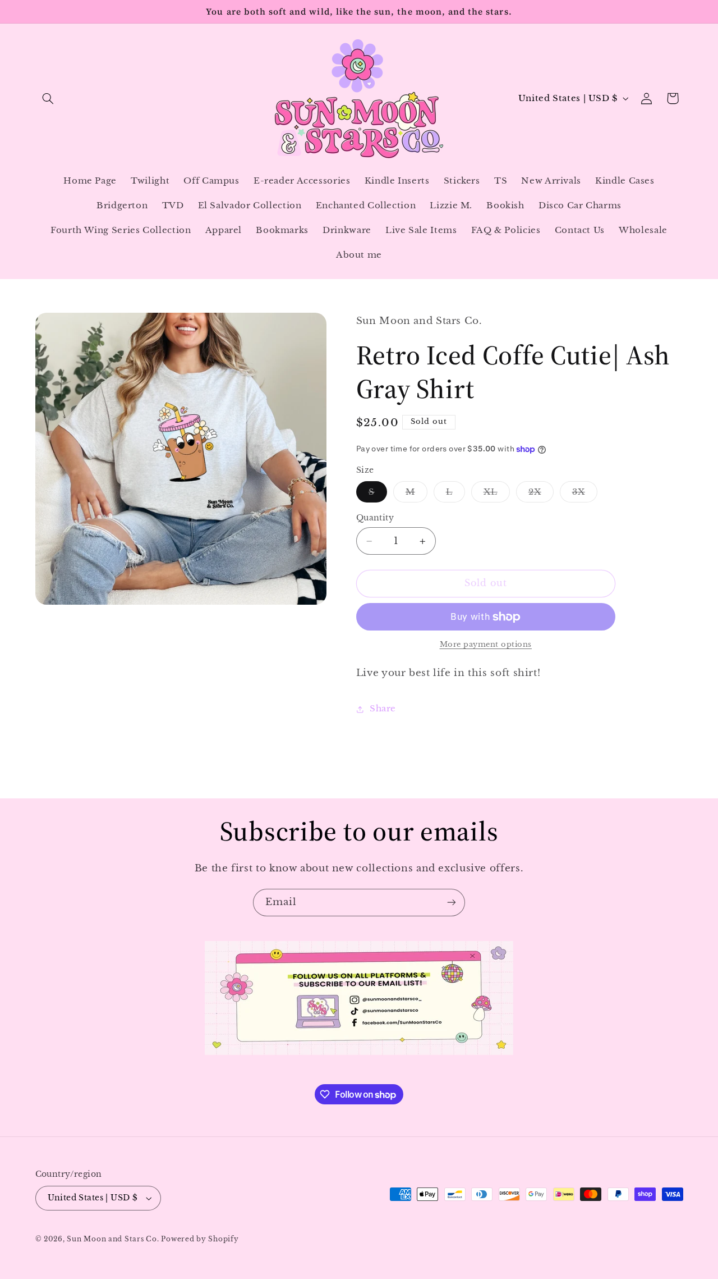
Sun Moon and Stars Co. (114, 1239)
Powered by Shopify (199, 1239)
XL (497, 494)
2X (541, 494)
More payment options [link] (486, 645)
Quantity (375, 518)
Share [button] (383, 709)
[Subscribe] (451, 902)
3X (584, 494)
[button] (48, 98)
